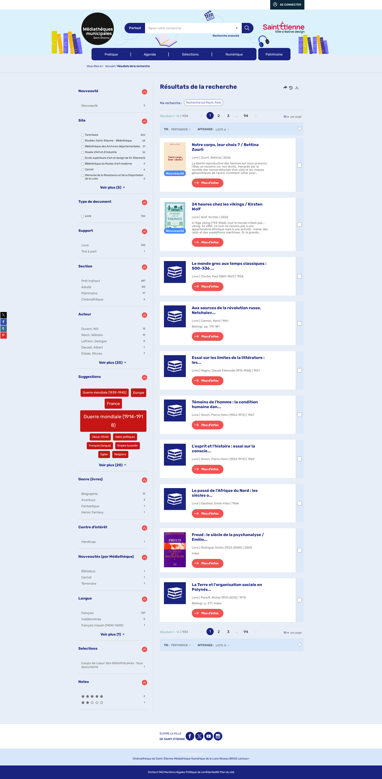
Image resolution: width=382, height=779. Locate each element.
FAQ (161, 772)
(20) (111, 465)
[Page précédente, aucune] (202, 116)
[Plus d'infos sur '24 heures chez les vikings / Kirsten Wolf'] (175, 218)
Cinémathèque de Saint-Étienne (153, 758)
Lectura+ (243, 758)
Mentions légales (174, 772)
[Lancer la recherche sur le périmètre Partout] (247, 28)
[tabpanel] (191, 397)
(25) (111, 362)
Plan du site (227, 772)
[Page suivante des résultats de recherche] (256, 116)
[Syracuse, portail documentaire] (97, 29)
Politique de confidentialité (202, 772)
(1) (111, 634)
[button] (111, 54)
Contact (153, 772)
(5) (111, 187)
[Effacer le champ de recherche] (237, 28)
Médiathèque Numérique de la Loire (196, 758)
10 (285, 116)
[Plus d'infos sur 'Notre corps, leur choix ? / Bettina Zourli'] (175, 159)
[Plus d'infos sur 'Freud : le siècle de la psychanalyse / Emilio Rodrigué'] (175, 549)
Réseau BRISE (228, 758)
